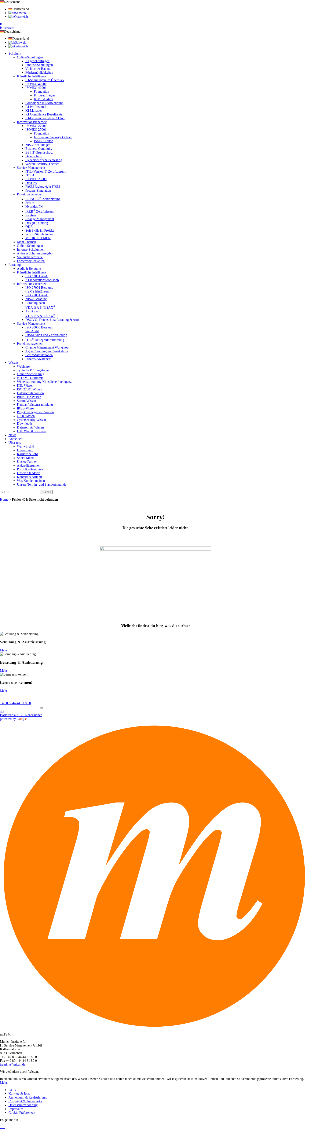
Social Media (25, 458)
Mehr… (5, 1082)
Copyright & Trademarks (25, 1101)
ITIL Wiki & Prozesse (31, 431)
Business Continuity (38, 148)
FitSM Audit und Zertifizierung (46, 335)
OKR (29, 226)
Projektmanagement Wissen (35, 412)
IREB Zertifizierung (39, 211)
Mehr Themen (26, 242)
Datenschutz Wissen (30, 393)
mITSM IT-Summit (30, 378)
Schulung (14, 53)
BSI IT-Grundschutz (39, 152)
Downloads (24, 423)
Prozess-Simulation (38, 190)
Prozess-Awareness (38, 359)
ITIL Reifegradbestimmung (44, 340)
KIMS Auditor (43, 99)
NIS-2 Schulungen (37, 145)
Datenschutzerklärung (23, 1105)
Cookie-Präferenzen (21, 1112)
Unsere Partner (27, 461)
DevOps (31, 183)
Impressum (15, 1109)
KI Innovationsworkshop (42, 280)
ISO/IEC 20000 (36, 179)
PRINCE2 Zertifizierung (43, 199)
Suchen (46, 492)
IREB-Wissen (26, 408)
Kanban (30, 215)
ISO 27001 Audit (36, 295)
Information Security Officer (53, 137)
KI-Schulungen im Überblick (44, 80)
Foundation (41, 91)
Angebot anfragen (37, 61)
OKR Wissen (26, 416)
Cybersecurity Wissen (31, 420)
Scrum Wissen (26, 400)
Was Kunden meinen (31, 480)
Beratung (14, 264)
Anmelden (15, 439)
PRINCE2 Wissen (29, 397)
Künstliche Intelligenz (31, 76)
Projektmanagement (30, 194)
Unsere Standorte (28, 473)
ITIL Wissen (25, 385)
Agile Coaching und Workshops (46, 351)
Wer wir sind (25, 446)
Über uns (14, 442)
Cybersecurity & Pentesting (43, 160)
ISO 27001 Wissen (29, 389)
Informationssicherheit (32, 122)
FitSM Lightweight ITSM (42, 186)
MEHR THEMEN (38, 238)
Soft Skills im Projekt (39, 230)
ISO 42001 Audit (36, 276)
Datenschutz (33, 156)
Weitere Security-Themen (42, 164)
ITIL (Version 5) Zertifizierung (45, 171)
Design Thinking (36, 223)
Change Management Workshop (47, 347)
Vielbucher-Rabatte (38, 68)
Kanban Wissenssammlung (35, 404)
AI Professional (35, 107)
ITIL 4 (29, 175)
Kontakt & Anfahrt (29, 477)
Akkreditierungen (28, 465)
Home (4, 499)
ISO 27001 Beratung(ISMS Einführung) (39, 289)
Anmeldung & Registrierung (27, 1097)
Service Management (31, 167)
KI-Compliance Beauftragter (44, 114)
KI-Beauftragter (44, 95)
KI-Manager (33, 110)
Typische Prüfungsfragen (33, 370)
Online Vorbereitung (30, 374)
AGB (12, 1090)
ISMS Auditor (43, 141)
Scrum (29, 203)
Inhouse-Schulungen (39, 65)
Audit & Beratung (29, 268)
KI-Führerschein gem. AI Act (45, 118)
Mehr (3, 650)
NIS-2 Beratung (36, 299)
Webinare (23, 366)
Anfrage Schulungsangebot (35, 253)
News (12, 435)
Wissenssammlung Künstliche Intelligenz (44, 381)
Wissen (13, 362)
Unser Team (25, 450)
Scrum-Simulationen (39, 234)
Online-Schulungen (30, 57)
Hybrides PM (34, 206)
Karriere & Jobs (27, 454)
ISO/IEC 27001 (36, 126)
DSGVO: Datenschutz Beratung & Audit (52, 319)
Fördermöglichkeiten (39, 72)
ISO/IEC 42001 (36, 84)
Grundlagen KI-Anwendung (44, 103)
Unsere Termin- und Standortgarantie (41, 484)
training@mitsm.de (12, 1064)
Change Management (39, 219)
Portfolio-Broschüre (30, 469)
